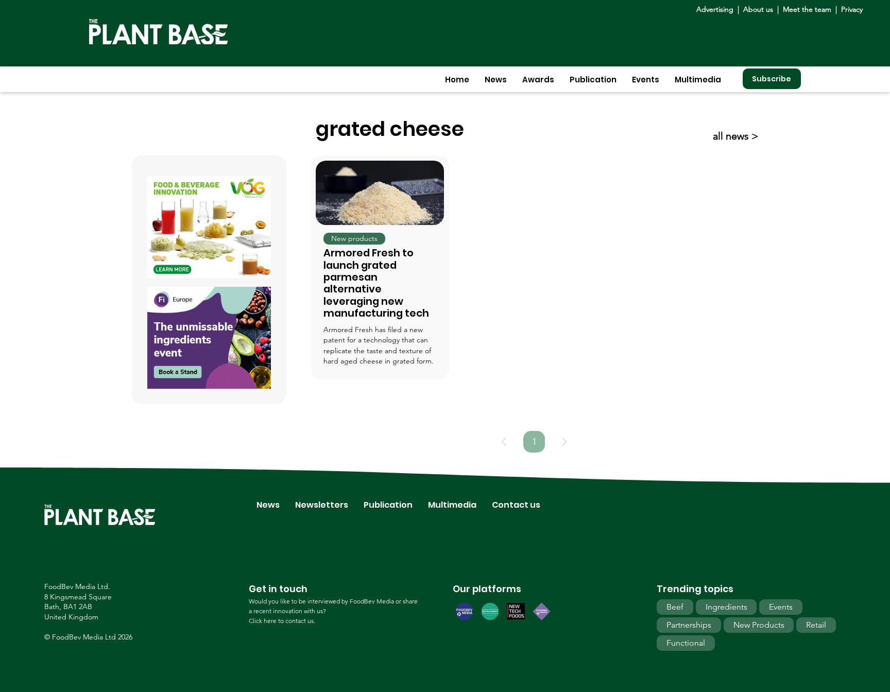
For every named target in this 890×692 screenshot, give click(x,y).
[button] (495, 79)
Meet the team (807, 9)
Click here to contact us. (282, 621)
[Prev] (504, 442)
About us (759, 9)
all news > (735, 136)
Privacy (852, 9)
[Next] (564, 442)
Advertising (717, 9)
